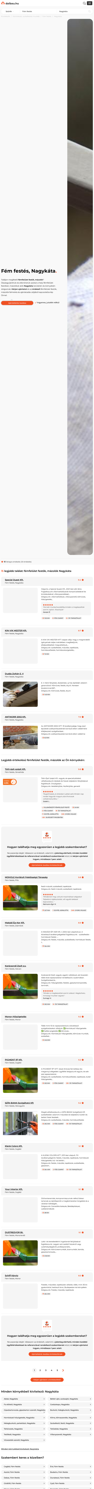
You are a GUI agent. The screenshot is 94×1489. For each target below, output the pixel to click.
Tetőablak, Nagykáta (59, 1429)
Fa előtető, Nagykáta (13, 1404)
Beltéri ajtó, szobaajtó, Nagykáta (64, 1399)
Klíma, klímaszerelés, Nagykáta (63, 1418)
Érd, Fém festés (57, 1466)
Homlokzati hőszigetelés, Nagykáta (19, 1418)
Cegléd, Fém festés (12, 1466)
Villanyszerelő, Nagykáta (60, 1434)
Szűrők (9, 11)
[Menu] (89, 3)
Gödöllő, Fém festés (12, 1483)
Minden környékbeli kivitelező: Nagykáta (20, 1449)
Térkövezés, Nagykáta (13, 1429)
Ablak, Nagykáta (11, 1399)
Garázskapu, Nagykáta (59, 1404)
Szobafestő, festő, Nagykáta (62, 1423)
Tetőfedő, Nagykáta (12, 1434)
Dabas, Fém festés (12, 1478)
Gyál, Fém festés (57, 1483)
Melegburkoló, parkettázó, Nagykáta (19, 1423)
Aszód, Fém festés (12, 1472)
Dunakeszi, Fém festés (60, 1478)
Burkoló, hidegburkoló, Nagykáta (64, 1410)
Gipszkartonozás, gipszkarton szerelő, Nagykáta (24, 1410)
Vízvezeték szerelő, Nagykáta (16, 1440)
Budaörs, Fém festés (59, 1472)
